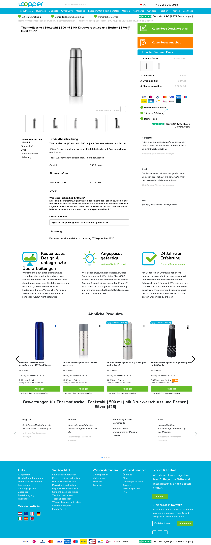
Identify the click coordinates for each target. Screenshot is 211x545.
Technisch (98, 485)
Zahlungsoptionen (27, 488)
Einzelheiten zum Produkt (32, 141)
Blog (125, 478)
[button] (22, 72)
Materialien (99, 478)
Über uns (127, 474)
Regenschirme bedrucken (65, 488)
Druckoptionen (100, 474)
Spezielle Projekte (61, 505)
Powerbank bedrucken (64, 485)
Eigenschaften (28, 146)
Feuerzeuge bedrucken (64, 474)
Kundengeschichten (133, 481)
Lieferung (26, 157)
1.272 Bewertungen (181, 16)
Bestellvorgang (26, 495)
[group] (75, 72)
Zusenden (23, 492)
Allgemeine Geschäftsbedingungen (30, 476)
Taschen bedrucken (62, 495)
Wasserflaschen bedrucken (40, 20)
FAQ (125, 492)
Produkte (97, 481)
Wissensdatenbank (105, 470)
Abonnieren (185, 523)
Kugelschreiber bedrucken (66, 478)
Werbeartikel (61, 470)
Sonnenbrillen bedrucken (65, 492)
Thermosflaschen (66, 20)
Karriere (127, 485)
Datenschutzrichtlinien (30, 481)
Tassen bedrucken (61, 498)
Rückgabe (23, 498)
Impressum (24, 485)
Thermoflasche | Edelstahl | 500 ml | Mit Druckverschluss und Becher (115, 20)
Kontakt (160, 496)
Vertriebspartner (131, 488)
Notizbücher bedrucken (64, 481)
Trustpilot (161, 16)
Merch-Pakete (59, 509)
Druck (24, 149)
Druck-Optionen (29, 153)
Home (21, 20)
